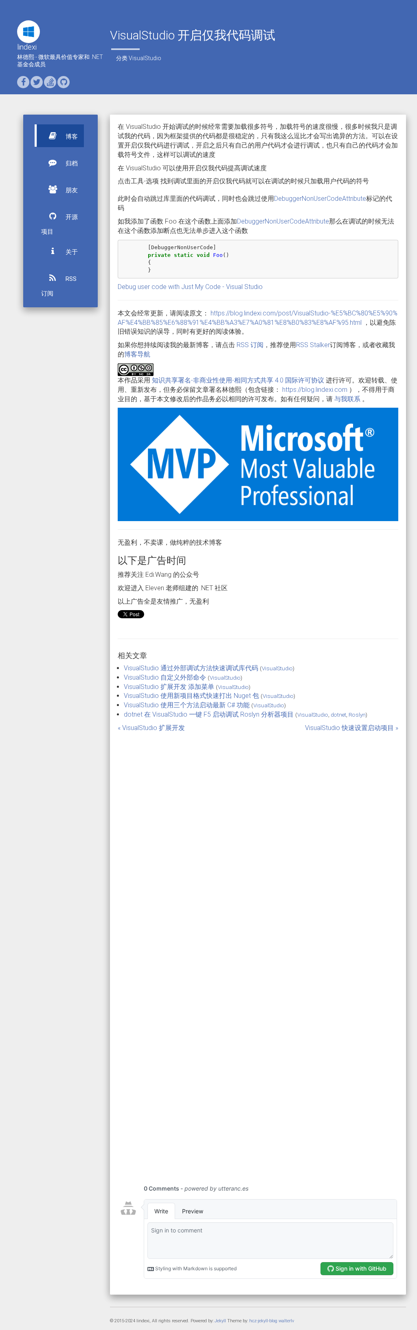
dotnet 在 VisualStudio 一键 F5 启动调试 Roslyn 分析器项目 (209, 714)
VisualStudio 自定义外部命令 (165, 677)
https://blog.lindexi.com (314, 389)
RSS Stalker (313, 345)
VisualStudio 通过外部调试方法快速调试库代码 (191, 668)
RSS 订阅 (59, 286)
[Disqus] (258, 843)
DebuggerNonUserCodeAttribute (320, 198)
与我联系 (347, 399)
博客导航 (137, 354)
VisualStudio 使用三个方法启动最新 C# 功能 (187, 705)
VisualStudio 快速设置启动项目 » (351, 728)
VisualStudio (145, 58)
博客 (71, 136)
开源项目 (59, 224)
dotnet (338, 714)
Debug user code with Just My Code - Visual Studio (190, 287)
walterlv (286, 1320)
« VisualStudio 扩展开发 (151, 728)
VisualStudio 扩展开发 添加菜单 (169, 687)
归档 (71, 163)
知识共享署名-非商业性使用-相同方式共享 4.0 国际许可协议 (238, 380)
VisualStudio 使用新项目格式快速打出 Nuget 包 (191, 696)
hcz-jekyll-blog (263, 1320)
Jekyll (220, 1320)
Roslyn (357, 714)
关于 (71, 252)
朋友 (71, 190)
